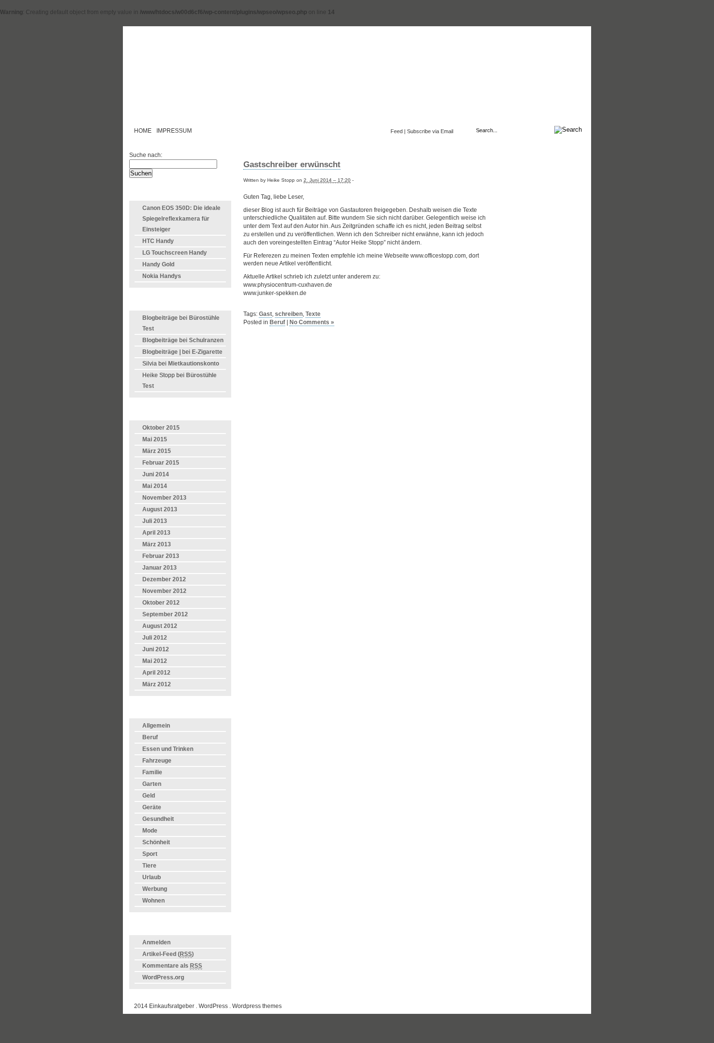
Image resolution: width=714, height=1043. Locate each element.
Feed (397, 131)
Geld (148, 795)
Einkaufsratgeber (357, 79)
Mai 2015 (154, 439)
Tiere (149, 865)
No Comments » (311, 322)
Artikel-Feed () (168, 954)
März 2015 (156, 451)
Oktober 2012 (161, 602)
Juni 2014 (155, 474)
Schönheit (156, 842)
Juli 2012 (154, 637)
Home (143, 130)
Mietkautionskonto (193, 363)
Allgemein (156, 725)
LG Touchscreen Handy (174, 252)
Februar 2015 (160, 462)
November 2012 (164, 591)
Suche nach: (145, 155)
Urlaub (151, 877)
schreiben (289, 314)
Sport (149, 854)
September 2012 (165, 614)
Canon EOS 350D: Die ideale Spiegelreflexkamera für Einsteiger (181, 219)
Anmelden (156, 942)
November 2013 (164, 497)
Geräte (151, 807)
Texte (313, 314)
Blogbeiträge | (161, 351)
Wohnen (153, 900)
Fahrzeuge (156, 760)
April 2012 (156, 672)
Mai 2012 (154, 661)
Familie (152, 772)
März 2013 (156, 544)
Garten (151, 784)
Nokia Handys (161, 276)
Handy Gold (158, 264)
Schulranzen (206, 340)
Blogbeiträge (160, 317)
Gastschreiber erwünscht (291, 164)
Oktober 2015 (161, 427)
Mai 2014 (154, 486)
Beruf (150, 737)
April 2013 (156, 532)
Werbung (154, 889)
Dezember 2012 (164, 579)
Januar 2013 (159, 567)
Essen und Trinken (167, 749)
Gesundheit (158, 819)
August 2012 (159, 626)
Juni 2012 (155, 649)
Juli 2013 (154, 521)
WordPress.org (163, 977)
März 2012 (156, 684)
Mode (149, 830)
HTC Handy (158, 241)
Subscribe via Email (430, 131)
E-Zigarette (207, 351)
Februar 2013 (160, 556)
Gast (265, 314)
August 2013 (159, 509)
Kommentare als (172, 965)
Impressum (174, 130)
